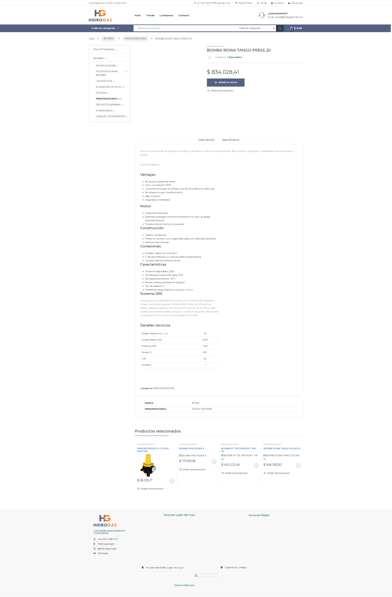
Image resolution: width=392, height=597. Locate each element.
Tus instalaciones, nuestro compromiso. (108, 3)
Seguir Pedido (245, 3)
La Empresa (166, 15)
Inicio (138, 15)
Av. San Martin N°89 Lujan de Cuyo (213, 3)
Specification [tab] (230, 140)
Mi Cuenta (279, 3)
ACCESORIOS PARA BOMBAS (112, 73)
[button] (220, 91)
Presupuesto (297, 3)
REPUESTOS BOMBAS (109, 104)
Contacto (183, 15)
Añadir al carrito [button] (171, 481)
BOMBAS (109, 38)
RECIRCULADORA (107, 65)
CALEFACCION (105, 81)
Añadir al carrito (228, 82)
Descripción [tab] (206, 140)
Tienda (263, 3)
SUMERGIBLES (105, 110)
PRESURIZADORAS (135, 38)
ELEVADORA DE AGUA (110, 87)
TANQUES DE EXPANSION (112, 116)
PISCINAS (103, 92)
